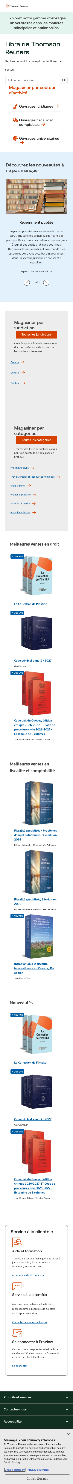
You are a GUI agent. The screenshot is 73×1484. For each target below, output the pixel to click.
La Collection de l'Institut (31, 604)
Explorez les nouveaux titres (36, 271)
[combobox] (32, 80)
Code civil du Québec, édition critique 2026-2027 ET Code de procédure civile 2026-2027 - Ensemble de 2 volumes (34, 727)
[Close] (68, 1434)
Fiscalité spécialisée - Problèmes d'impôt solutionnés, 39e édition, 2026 (36, 835)
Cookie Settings (37, 1478)
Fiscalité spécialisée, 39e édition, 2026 (35, 902)
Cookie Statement (15, 1469)
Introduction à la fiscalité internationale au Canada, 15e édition (34, 968)
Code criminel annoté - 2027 (32, 660)
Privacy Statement (37, 1469)
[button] (36, 1397)
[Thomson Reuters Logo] (17, 6)
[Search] (64, 80)
